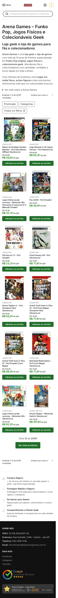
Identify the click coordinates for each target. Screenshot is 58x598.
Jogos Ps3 (6, 144)
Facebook (7, 556)
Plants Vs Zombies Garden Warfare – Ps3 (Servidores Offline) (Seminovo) (14, 149)
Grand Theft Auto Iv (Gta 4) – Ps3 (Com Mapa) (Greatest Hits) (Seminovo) (40, 309)
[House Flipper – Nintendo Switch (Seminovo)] (41, 396)
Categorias (27, 104)
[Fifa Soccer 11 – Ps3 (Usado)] (14, 238)
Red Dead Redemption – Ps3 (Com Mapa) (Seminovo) (40, 363)
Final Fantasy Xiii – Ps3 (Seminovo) (39, 256)
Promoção (10, 104)
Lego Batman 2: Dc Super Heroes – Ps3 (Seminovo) (41, 148)
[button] (51, 5)
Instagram (7, 560)
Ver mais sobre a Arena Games (21, 89)
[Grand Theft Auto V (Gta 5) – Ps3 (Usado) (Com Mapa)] (14, 343)
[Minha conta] (45, 5)
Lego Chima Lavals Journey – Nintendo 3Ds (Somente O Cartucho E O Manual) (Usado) (14, 204)
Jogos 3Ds (7, 197)
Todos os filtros (13, 110)
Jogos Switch (35, 411)
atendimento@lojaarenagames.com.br (27, 545)
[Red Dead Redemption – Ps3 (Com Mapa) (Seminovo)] (41, 343)
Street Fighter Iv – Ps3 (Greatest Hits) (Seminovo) (12, 308)
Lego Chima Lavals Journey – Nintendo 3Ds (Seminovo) (13, 416)
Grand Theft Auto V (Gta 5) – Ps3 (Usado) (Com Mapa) (13, 363)
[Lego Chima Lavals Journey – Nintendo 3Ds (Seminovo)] (14, 396)
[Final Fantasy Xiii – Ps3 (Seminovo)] (41, 238)
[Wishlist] (23, 121)
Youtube (6, 564)
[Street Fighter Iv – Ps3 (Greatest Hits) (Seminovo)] (14, 288)
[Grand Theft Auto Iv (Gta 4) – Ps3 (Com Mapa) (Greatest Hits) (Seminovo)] (41, 288)
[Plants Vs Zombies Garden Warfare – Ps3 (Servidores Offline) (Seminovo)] (14, 129)
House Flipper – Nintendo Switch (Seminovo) (41, 414)
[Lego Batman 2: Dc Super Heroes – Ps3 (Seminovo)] (41, 129)
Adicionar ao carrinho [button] (14, 163)
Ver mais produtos (27, 445)
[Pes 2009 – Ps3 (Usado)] (41, 182)
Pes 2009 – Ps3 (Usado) (40, 200)
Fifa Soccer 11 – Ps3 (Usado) (11, 256)
